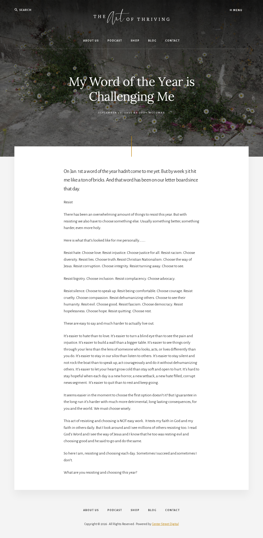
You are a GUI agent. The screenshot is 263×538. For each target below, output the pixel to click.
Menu (237, 10)
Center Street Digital (165, 524)
